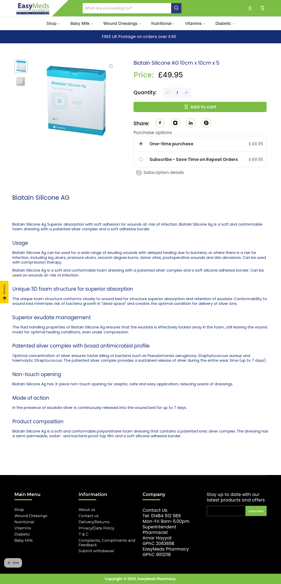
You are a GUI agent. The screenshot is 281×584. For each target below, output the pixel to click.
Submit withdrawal (96, 551)
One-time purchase (171, 144)
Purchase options (153, 132)
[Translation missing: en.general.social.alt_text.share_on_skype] (206, 123)
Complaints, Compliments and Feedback (107, 542)
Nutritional (24, 522)
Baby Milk (23, 540)
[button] (262, 8)
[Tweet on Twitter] (190, 123)
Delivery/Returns (94, 522)
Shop (19, 509)
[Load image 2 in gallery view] (21, 81)
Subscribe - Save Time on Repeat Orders (194, 159)
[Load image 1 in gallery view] (21, 66)
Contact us (89, 516)
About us (87, 509)
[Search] (176, 8)
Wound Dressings (30, 516)
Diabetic (22, 534)
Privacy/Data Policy (96, 528)
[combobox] (132, 8)
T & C (83, 534)
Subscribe (256, 511)
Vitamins (22, 528)
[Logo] (32, 8)
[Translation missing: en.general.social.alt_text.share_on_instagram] (175, 123)
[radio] (143, 143)
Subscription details (164, 172)
